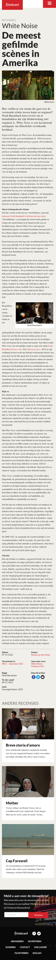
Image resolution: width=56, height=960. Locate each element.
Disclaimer (40, 947)
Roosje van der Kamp (40, 655)
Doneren (11, 947)
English (37, 953)
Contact (25, 947)
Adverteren (34, 941)
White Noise (36, 664)
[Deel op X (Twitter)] (38, 677)
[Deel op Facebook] (34, 677)
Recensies (9, 20)
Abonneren (17, 941)
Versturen (38, 915)
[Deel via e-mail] (43, 677)
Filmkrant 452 (37, 666)
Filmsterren (21, 953)
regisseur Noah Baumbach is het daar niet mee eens (24, 216)
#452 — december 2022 (12, 664)
